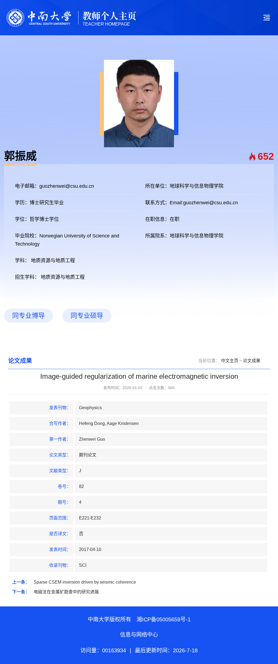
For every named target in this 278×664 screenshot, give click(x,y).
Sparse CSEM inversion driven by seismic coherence (85, 582)
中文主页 (229, 360)
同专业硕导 (87, 315)
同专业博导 (28, 315)
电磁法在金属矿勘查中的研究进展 (66, 592)
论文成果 (251, 360)
